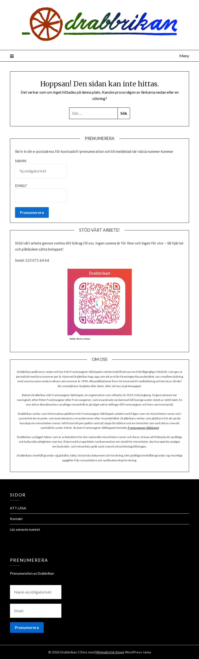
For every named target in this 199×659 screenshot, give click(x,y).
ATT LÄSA (18, 508)
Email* (21, 185)
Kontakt (16, 519)
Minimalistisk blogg (109, 652)
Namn (20, 161)
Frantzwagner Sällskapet (143, 428)
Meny (184, 55)
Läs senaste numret (25, 529)
